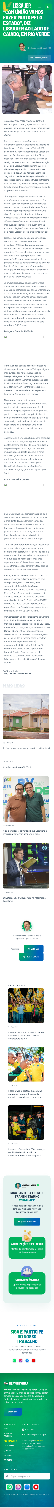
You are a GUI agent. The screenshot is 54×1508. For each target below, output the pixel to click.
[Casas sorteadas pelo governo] (26, 694)
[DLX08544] (26, 1047)
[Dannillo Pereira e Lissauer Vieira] (26, 777)
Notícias (45, 58)
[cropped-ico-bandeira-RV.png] (6, 1382)
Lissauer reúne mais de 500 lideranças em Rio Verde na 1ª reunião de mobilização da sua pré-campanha (26, 1152)
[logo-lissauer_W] (18, 1383)
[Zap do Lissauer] (48, 7)
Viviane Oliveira (12, 671)
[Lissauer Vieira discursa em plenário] (26, 844)
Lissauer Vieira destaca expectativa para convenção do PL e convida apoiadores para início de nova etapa (25, 1093)
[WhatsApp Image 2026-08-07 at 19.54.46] (26, 989)
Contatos (39, 1440)
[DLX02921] (26, 1106)
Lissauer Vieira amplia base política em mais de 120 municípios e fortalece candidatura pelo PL (26, 1035)
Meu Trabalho (35, 58)
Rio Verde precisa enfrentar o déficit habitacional (26, 748)
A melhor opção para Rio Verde (17, 767)
